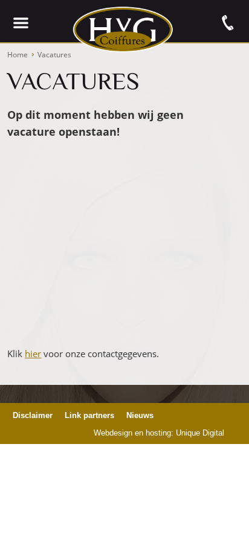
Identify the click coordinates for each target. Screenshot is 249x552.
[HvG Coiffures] (123, 59)
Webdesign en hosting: (133, 432)
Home (17, 54)
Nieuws (140, 415)
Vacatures (54, 54)
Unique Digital (200, 432)
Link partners (89, 415)
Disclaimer (33, 415)
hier (33, 353)
